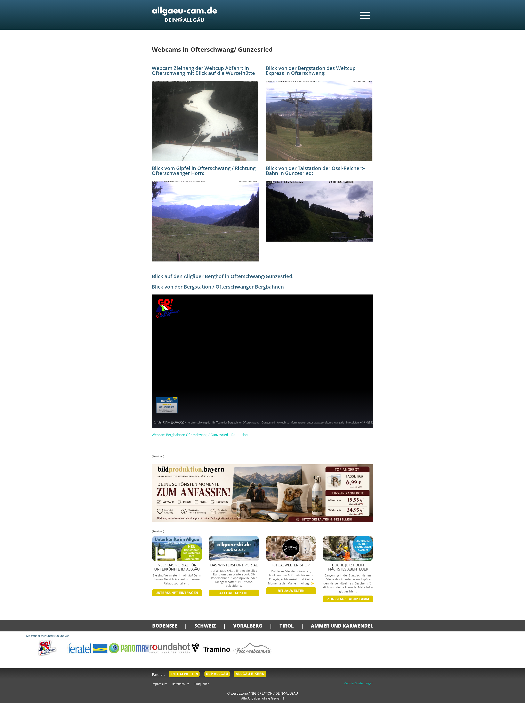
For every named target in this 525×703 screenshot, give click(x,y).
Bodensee (164, 625)
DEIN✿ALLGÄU (286, 693)
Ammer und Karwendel (342, 625)
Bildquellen (201, 684)
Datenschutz (180, 684)
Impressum (159, 684)
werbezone (239, 693)
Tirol (287, 625)
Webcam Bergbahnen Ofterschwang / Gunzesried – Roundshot (200, 435)
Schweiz (205, 625)
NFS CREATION (262, 693)
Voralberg (247, 625)
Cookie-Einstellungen (358, 683)
